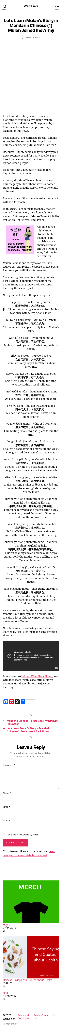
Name (7, 793)
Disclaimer (37, 1017)
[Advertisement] (31, 76)
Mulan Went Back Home (37, 676)
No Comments (33, 37)
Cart (5, 993)
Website (7, 820)
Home (6, 924)
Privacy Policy (10, 1023)
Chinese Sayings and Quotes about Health (27, 980)
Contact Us (45, 1017)
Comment (9, 765)
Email (6, 807)
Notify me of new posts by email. (22, 834)
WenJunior (31, 6)
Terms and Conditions (23, 1017)
